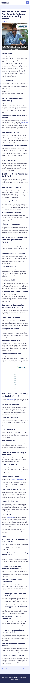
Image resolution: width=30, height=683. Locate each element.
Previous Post (4, 668)
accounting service (11, 399)
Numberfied (4, 65)
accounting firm (10, 517)
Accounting (4, 21)
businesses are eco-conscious (17, 479)
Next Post (26, 668)
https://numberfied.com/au (8, 531)
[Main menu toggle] (27, 2)
